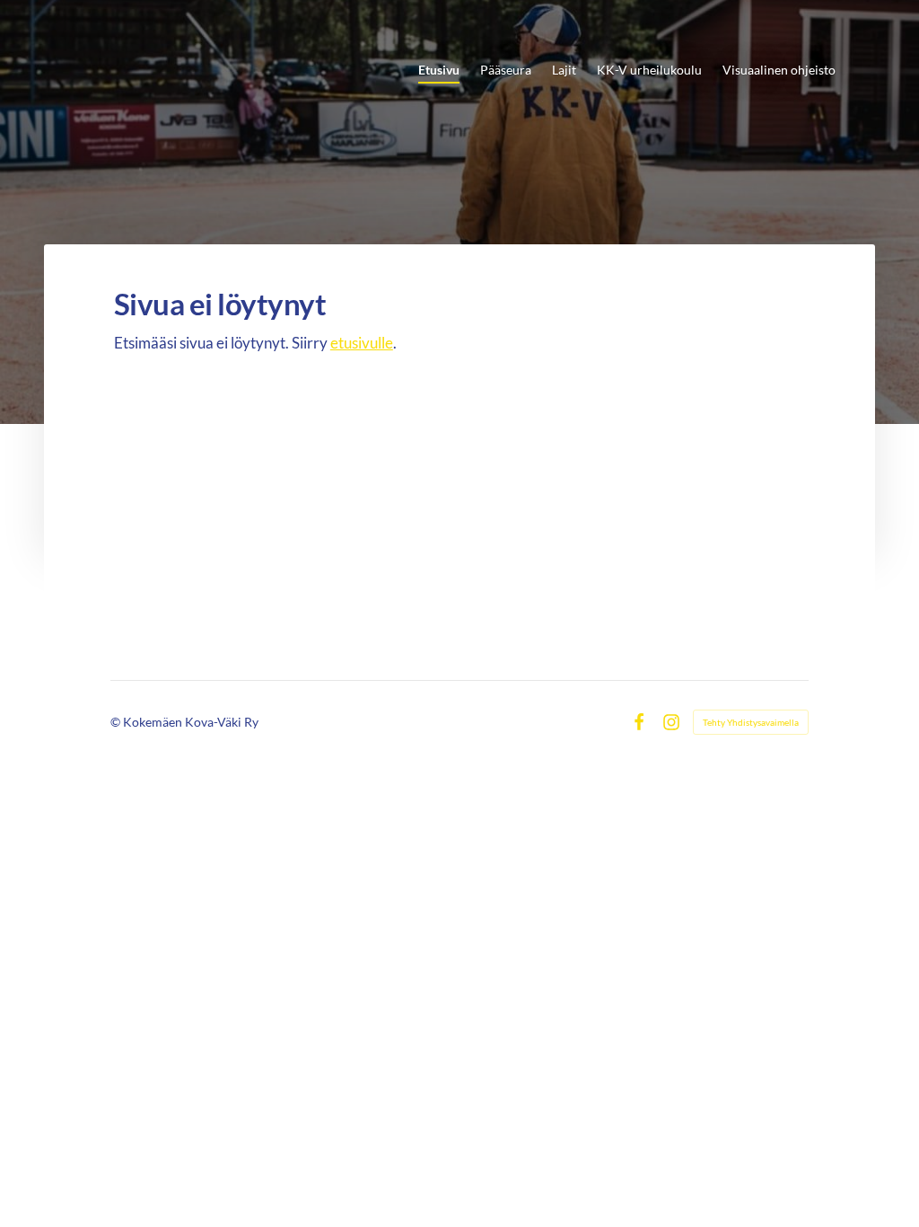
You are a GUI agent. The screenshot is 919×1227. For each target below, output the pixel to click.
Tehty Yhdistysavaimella (751, 722)
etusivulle (361, 342)
